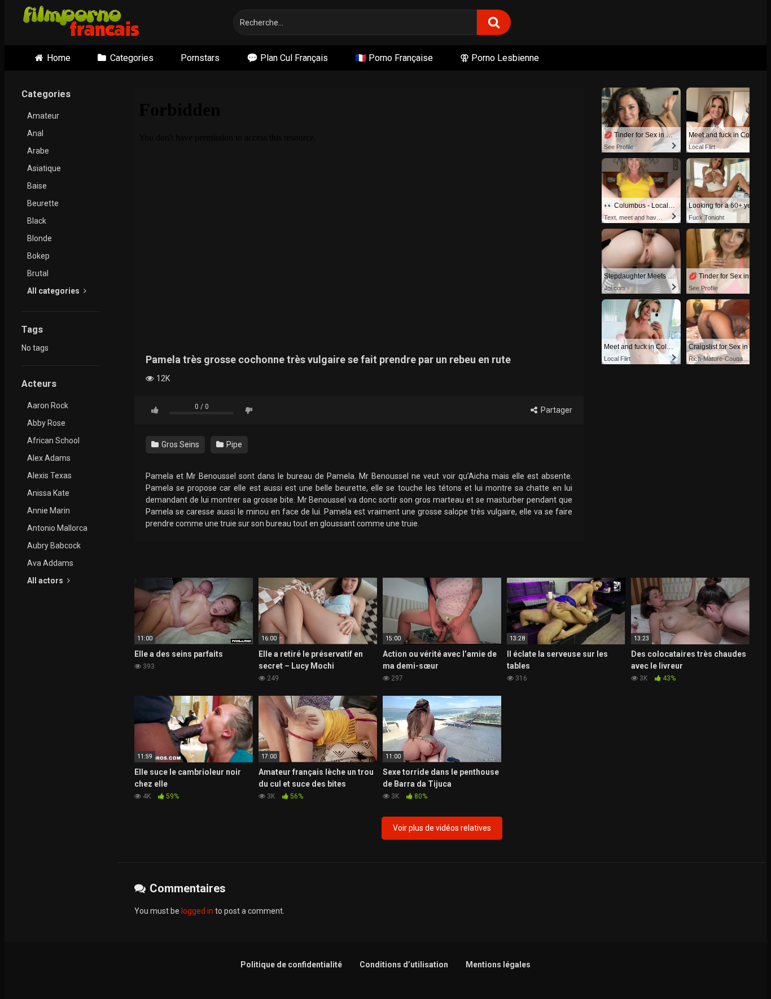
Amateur (43, 115)
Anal (35, 133)
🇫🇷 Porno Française (394, 58)
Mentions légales (498, 964)
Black (36, 220)
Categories (132, 58)
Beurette (43, 203)
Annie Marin (48, 510)
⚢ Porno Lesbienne (499, 58)
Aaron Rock (47, 405)
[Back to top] (733, 964)
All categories (54, 290)
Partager (555, 410)
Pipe (233, 444)
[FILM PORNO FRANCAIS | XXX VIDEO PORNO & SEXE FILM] (81, 23)
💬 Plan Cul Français (287, 58)
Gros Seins (179, 444)
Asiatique (44, 168)
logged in (197, 910)
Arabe (38, 150)
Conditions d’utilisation (404, 964)
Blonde (39, 238)
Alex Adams (49, 458)
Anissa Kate (48, 493)
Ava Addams (50, 563)
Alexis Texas (49, 475)
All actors (46, 580)
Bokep (38, 255)
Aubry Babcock (54, 545)
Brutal (38, 273)
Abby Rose (46, 422)
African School (53, 440)
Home (59, 58)
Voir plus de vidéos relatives (442, 827)
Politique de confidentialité (291, 964)
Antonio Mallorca (57, 528)
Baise (37, 185)
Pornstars (200, 58)
